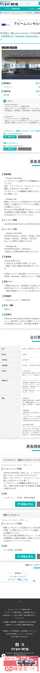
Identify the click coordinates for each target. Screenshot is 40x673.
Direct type (24, 636)
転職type (6, 631)
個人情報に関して (30, 615)
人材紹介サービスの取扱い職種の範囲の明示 (19, 625)
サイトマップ (19, 618)
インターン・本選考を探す (13, 612)
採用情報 (13, 622)
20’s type (29, 634)
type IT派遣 (15, 636)
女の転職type (15, 631)
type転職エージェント (28, 631)
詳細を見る (11, 137)
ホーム (10, 609)
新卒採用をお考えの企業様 (27, 622)
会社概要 (6, 622)
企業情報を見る (29, 612)
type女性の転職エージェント (15, 634)
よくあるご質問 (17, 615)
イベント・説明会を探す (12, 9)
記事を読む (6, 615)
